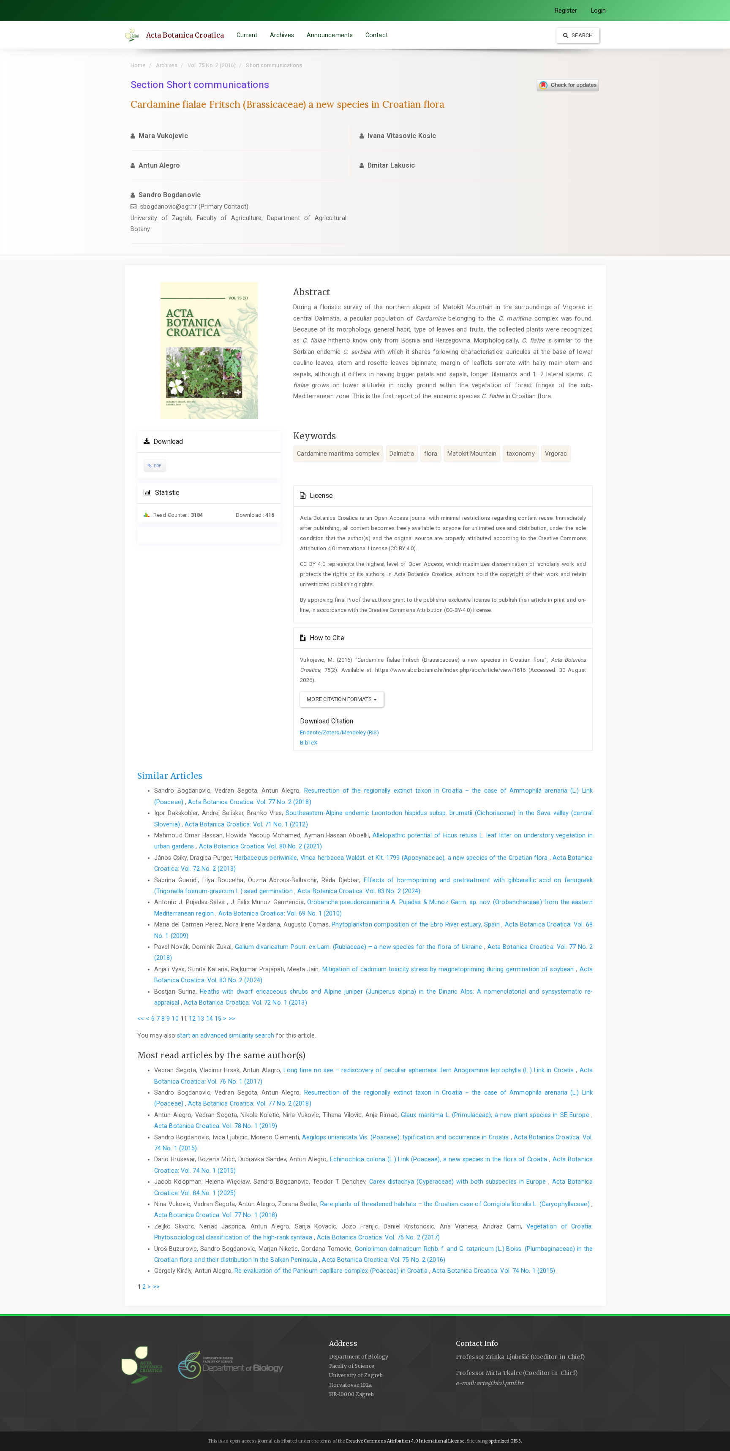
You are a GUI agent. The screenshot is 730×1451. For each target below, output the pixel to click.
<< (140, 1018)
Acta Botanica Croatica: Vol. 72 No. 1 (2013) (245, 1002)
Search (581, 35)
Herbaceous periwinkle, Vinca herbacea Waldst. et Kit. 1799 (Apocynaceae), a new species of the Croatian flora (392, 857)
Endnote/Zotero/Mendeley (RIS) (339, 732)
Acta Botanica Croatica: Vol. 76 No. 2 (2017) (378, 1237)
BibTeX (308, 742)
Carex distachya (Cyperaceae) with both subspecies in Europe (458, 1181)
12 (192, 1018)
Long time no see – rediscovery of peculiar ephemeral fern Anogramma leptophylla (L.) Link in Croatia (429, 1070)
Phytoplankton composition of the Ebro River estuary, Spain (416, 924)
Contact (376, 35)
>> (232, 1018)
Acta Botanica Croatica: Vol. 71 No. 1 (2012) (246, 824)
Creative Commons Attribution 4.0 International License (405, 1441)
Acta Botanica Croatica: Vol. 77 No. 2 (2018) (249, 802)
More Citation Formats (340, 699)
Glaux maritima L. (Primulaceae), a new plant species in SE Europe (496, 1114)
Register (566, 10)
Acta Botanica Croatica (185, 35)
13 (200, 1018)
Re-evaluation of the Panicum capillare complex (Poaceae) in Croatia (331, 1270)
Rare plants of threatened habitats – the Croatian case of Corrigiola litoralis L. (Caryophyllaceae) (455, 1204)
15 (218, 1018)
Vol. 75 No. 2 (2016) (212, 65)
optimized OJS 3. (505, 1441)
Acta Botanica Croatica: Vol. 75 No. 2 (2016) (383, 1259)
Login (598, 10)
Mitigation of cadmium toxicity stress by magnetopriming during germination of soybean (449, 969)
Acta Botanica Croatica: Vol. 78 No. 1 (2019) (215, 1125)
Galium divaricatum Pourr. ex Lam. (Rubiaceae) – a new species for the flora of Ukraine (359, 946)
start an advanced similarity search (225, 1035)
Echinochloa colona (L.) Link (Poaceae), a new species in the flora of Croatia (439, 1159)
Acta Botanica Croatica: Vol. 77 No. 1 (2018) (215, 1215)
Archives (282, 35)
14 (209, 1018)
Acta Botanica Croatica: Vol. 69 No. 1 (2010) (279, 913)
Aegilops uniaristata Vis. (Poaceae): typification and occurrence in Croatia (406, 1137)
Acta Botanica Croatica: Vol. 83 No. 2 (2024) (358, 891)
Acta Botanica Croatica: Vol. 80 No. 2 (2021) (260, 846)
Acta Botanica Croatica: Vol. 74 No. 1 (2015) (493, 1270)
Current (247, 35)
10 (175, 1018)
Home (138, 65)
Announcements (330, 35)
